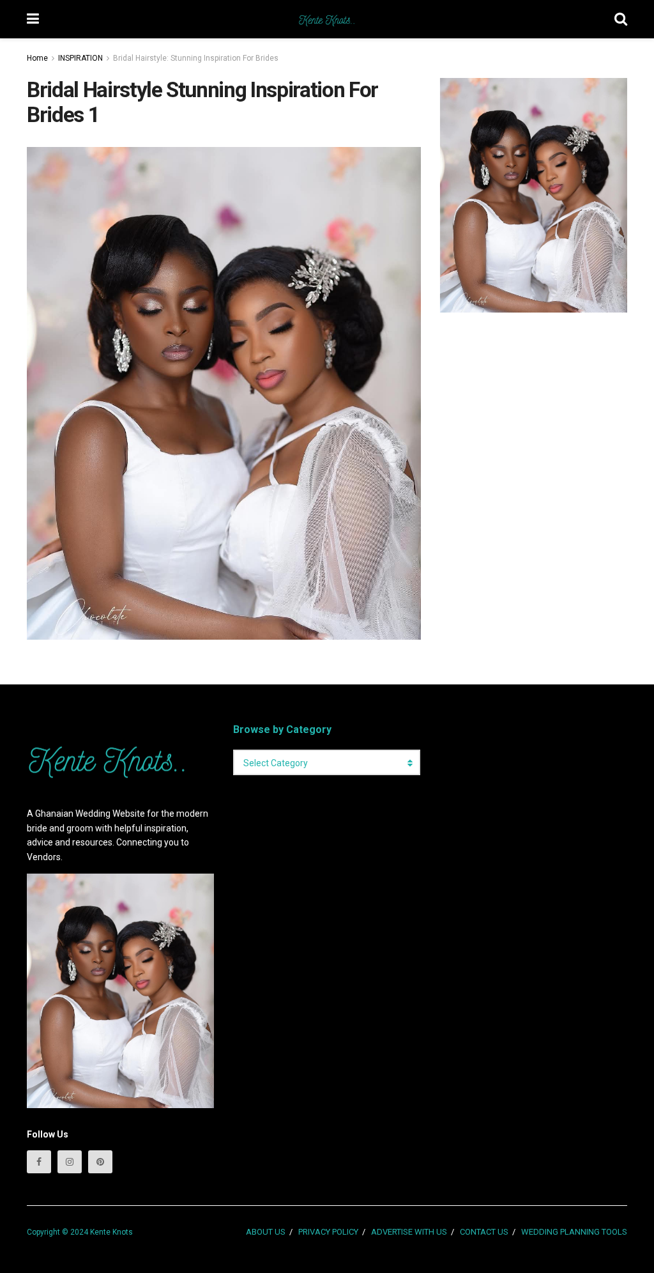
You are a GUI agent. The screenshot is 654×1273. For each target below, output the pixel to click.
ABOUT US (265, 1232)
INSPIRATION (80, 58)
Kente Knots (111, 1232)
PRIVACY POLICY (328, 1232)
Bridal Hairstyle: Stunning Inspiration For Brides (195, 58)
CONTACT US (484, 1232)
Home (37, 58)
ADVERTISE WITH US (409, 1232)
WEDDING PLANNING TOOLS (574, 1232)
